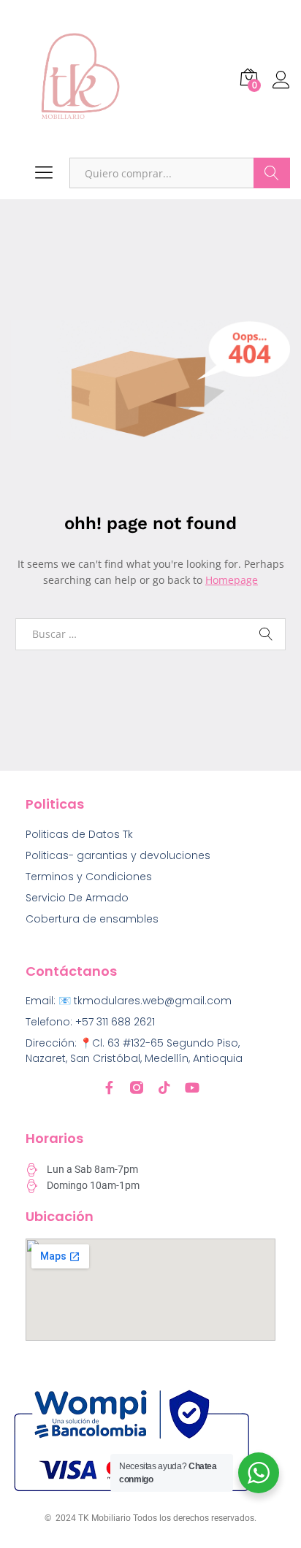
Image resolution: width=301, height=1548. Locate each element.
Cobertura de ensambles (92, 919)
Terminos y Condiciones (89, 876)
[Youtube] (192, 1087)
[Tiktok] (164, 1087)
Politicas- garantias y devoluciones (118, 855)
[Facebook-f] (108, 1087)
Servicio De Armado (77, 897)
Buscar (272, 173)
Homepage (231, 580)
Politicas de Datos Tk (79, 834)
